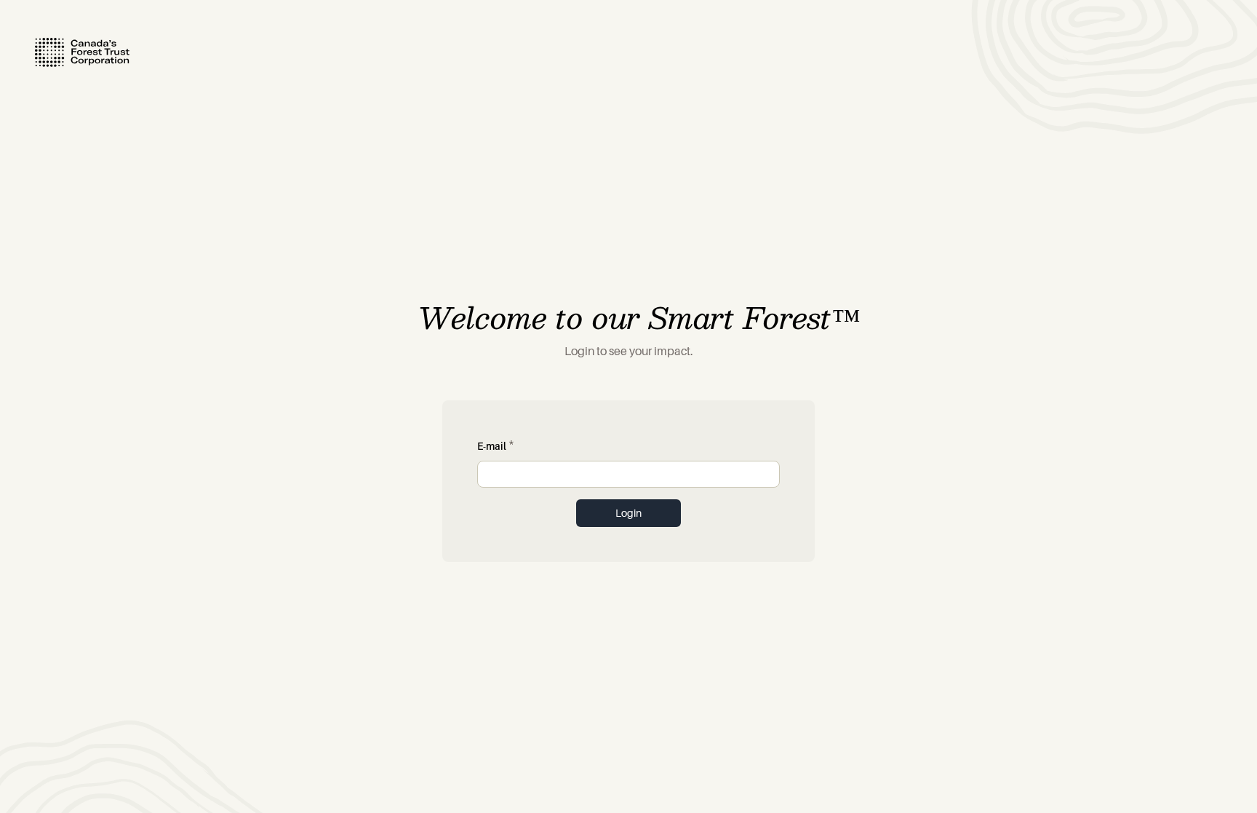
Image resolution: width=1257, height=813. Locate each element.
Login (628, 513)
